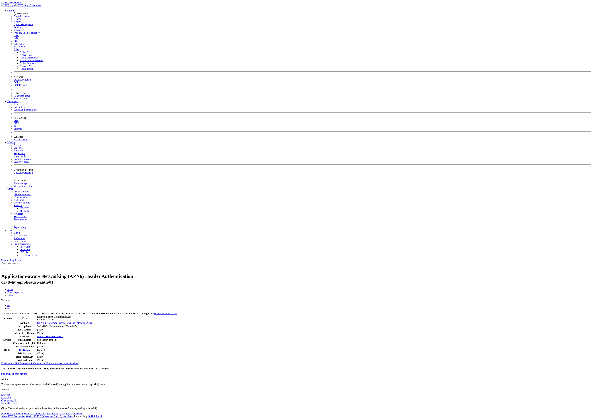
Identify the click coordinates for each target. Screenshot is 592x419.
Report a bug (20, 227)
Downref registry (22, 202)
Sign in (17, 233)
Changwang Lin (67, 323)
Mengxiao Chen (84, 323)
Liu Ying (41, 323)
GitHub (91, 416)
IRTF (16, 41)
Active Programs (28, 63)
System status (20, 219)
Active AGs (25, 52)
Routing (17, 27)
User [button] (9, 230)
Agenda (17, 145)
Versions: (5, 300)
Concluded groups (22, 96)
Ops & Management (23, 24)
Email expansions (16, 292)
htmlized (44, 336)
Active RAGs (26, 66)
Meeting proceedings (24, 186)
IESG (16, 35)
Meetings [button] (11, 142)
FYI (26, 139)
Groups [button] (11, 10)
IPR (17, 363)
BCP (21, 139)
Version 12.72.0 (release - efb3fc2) (43, 416)
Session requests (21, 161)
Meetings (24, 211)
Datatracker (35, 5)
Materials (18, 148)
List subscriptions (22, 244)
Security (18, 30)
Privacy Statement (74, 413)
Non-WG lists (20, 98)
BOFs (16, 82)
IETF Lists (25, 246)
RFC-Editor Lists (28, 255)
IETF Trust (40, 413)
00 (8, 305)
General (17, 19)
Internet (17, 21)
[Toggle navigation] (2, 269)
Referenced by (38, 363)
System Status (67, 416)
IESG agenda (20, 197)
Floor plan (19, 150)
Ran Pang (52, 323)
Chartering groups (22, 79)
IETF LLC (19, 43)
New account (20, 241)
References (25, 363)
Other (16, 49)
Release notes (20, 216)
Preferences (19, 238)
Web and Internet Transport (27, 32)
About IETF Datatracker (13, 416)
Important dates (21, 156)
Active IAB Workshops (31, 60)
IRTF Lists (25, 249)
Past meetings (20, 183)
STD (16, 139)
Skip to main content (11, 2)
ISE (15, 126)
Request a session (22, 159)
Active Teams (26, 68)
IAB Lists (24, 252)
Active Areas (26, 55)
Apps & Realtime (22, 16)
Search (17, 104)
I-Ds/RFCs (25, 208)
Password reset (21, 235)
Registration (19, 153)
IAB (16, 38)
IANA (62, 413)
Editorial (18, 128)
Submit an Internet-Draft (25, 109)
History (11, 295)
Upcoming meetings (23, 172)
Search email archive (68, 363)
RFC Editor (19, 46)
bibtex (52, 336)
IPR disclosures (21, 191)
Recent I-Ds (19, 107)
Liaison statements (22, 194)
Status (10, 289)
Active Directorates (29, 57)
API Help (18, 213)
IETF (3, 413)
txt (38, 336)
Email (99, 416)
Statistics (18, 205)
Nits (48, 363)
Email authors (8, 363)
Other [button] (10, 188)
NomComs (19, 200)
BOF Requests (21, 85)
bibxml (59, 336)
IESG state (24, 350)
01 (8, 308)
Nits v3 (54, 363)
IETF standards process (165, 313)
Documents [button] (12, 101)
